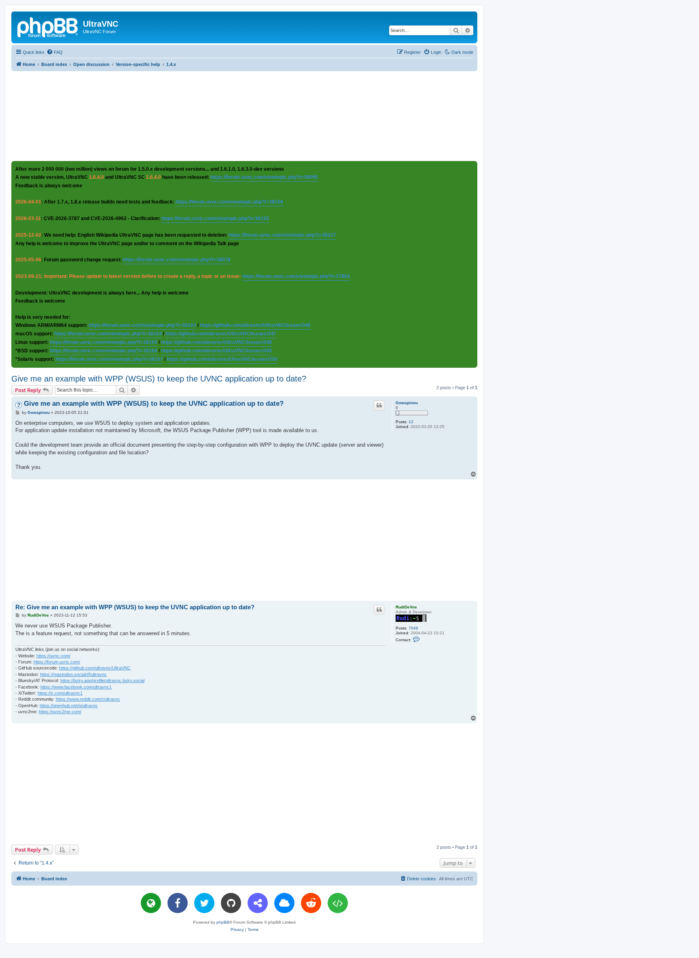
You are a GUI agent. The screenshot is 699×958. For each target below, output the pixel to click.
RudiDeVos (406, 607)
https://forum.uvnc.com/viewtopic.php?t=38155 (215, 218)
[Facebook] (177, 903)
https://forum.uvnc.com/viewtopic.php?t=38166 (103, 351)
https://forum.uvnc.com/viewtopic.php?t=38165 (103, 342)
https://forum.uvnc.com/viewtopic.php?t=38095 (264, 177)
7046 (413, 628)
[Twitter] (204, 903)
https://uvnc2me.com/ (60, 711)
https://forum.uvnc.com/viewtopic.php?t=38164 (108, 334)
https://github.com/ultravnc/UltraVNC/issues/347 (220, 334)
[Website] (151, 903)
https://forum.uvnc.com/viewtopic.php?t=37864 (296, 276)
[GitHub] (231, 903)
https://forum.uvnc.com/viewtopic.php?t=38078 (177, 260)
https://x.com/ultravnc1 (60, 693)
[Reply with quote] (379, 405)
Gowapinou (407, 403)
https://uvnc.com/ (53, 655)
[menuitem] (55, 52)
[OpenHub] (338, 903)
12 (411, 422)
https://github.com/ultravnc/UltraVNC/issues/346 (255, 325)
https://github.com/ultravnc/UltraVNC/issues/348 (216, 342)
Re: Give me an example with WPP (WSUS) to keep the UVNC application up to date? (134, 607)
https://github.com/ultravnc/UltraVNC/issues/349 (216, 351)
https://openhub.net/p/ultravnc (69, 705)
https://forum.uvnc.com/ (57, 661)
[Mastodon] (258, 903)
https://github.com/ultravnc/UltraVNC (95, 668)
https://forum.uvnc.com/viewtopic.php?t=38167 (109, 359)
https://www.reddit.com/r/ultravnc (88, 699)
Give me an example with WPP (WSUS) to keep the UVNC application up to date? (158, 378)
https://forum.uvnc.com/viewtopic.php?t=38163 (142, 325)
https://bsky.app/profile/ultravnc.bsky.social (102, 680)
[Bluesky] (284, 903)
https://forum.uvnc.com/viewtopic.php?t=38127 (282, 235)
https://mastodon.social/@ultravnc (73, 674)
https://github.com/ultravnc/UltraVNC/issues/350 (222, 359)
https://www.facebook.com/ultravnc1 (76, 687)
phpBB (222, 922)
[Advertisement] (244, 115)
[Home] (48, 26)
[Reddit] (311, 903)
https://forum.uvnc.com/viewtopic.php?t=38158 (229, 202)
